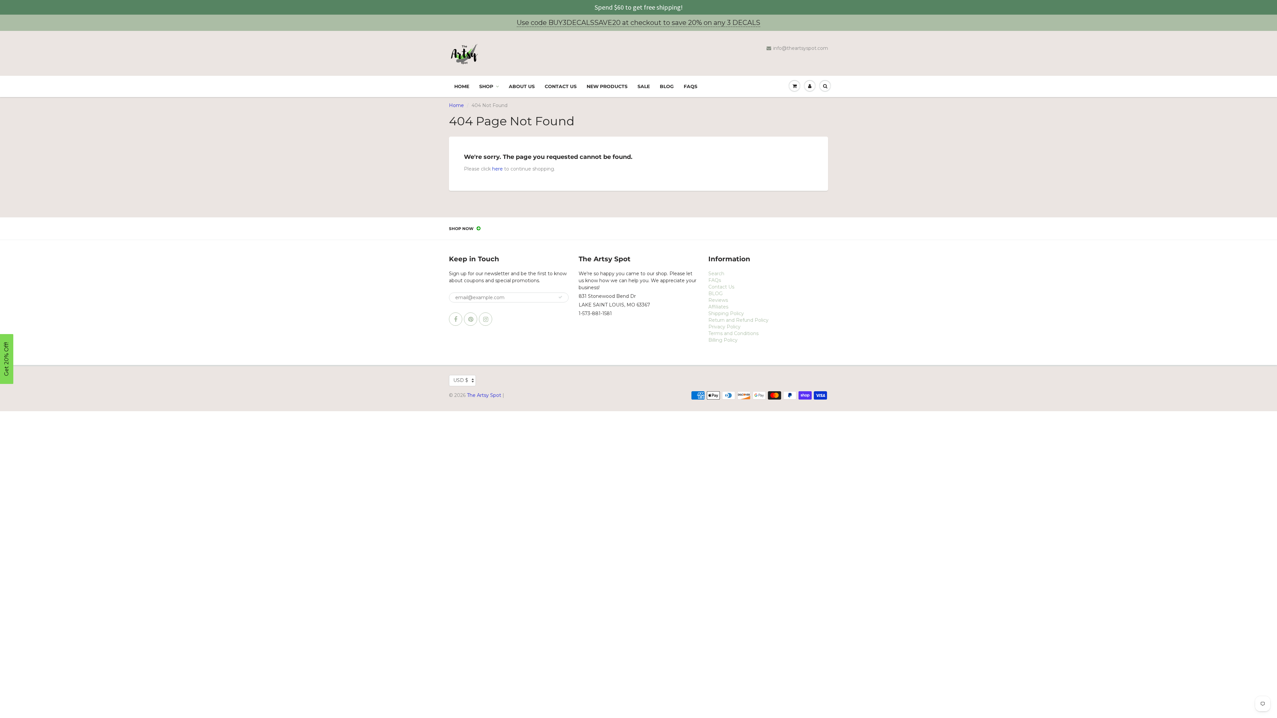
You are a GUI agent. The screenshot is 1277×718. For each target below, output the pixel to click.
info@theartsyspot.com (800, 48)
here (497, 169)
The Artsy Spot (484, 395)
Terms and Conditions (733, 333)
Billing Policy (723, 340)
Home (461, 86)
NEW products (607, 86)
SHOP (486, 86)
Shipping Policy (726, 313)
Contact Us (561, 86)
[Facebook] (455, 319)
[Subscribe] (560, 297)
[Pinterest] (470, 319)
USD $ (460, 380)
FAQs (690, 86)
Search (716, 274)
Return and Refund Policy (738, 320)
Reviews (718, 300)
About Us (522, 86)
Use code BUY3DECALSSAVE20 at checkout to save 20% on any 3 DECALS (638, 23)
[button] (6, 359)
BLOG (667, 86)
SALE (644, 86)
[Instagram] (485, 319)
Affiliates (718, 307)
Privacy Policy (724, 327)
